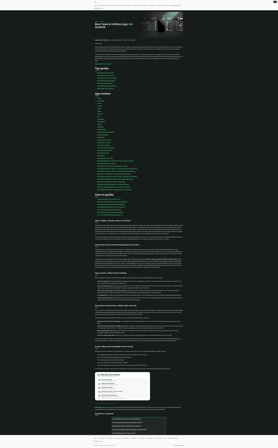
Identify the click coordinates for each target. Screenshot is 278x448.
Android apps (100, 137)
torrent (99, 108)
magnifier (99, 106)
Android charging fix (102, 134)
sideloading (100, 127)
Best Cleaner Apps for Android (105, 73)
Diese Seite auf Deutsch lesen (103, 64)
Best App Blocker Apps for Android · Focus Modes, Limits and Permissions (117, 168)
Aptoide (99, 124)
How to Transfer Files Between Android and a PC (110, 215)
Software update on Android (104, 150)
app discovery (101, 101)
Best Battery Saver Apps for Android (107, 78)
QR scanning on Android (103, 145)
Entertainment (127, 5)
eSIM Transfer (101, 155)
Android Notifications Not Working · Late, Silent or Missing (113, 184)
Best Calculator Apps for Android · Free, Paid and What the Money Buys (116, 171)
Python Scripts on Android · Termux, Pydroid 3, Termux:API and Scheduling (117, 176)
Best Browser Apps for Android (105, 88)
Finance (167, 5)
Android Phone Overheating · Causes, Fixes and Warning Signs (113, 174)
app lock (119, 409)
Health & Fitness (160, 5)
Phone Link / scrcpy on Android (105, 148)
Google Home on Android (104, 142)
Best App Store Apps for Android (106, 80)
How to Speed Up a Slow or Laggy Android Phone (110, 212)
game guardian (101, 121)
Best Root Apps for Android (104, 83)
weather (99, 98)
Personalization (151, 5)
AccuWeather (100, 119)
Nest (98, 116)
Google (99, 111)
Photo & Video (110, 5)
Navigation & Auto (98, 8)
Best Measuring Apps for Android (106, 163)
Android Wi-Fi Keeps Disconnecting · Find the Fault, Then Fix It (113, 187)
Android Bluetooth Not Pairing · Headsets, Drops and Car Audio (114, 189)
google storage (101, 129)
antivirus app (161, 407)
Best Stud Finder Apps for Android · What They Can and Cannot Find (115, 161)
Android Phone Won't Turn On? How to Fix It (109, 199)
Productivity (135, 5)
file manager (106, 288)
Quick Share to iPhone (103, 153)
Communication (102, 5)
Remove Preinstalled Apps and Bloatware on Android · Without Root (115, 179)
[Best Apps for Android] (95, 2)
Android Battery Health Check (105, 158)
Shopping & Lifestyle (176, 5)
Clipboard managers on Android (105, 132)
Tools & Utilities (142, 5)
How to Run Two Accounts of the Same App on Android (112, 166)
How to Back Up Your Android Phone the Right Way (110, 204)
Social (95, 5)
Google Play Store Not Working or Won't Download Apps (112, 202)
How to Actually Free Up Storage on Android (109, 209)
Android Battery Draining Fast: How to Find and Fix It (111, 207)
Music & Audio (118, 5)
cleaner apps (127, 259)
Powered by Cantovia (179, 445)
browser (99, 103)
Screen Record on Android (104, 140)
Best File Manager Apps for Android (106, 86)
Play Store (100, 114)
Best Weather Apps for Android (105, 75)
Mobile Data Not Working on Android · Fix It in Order (111, 181)
